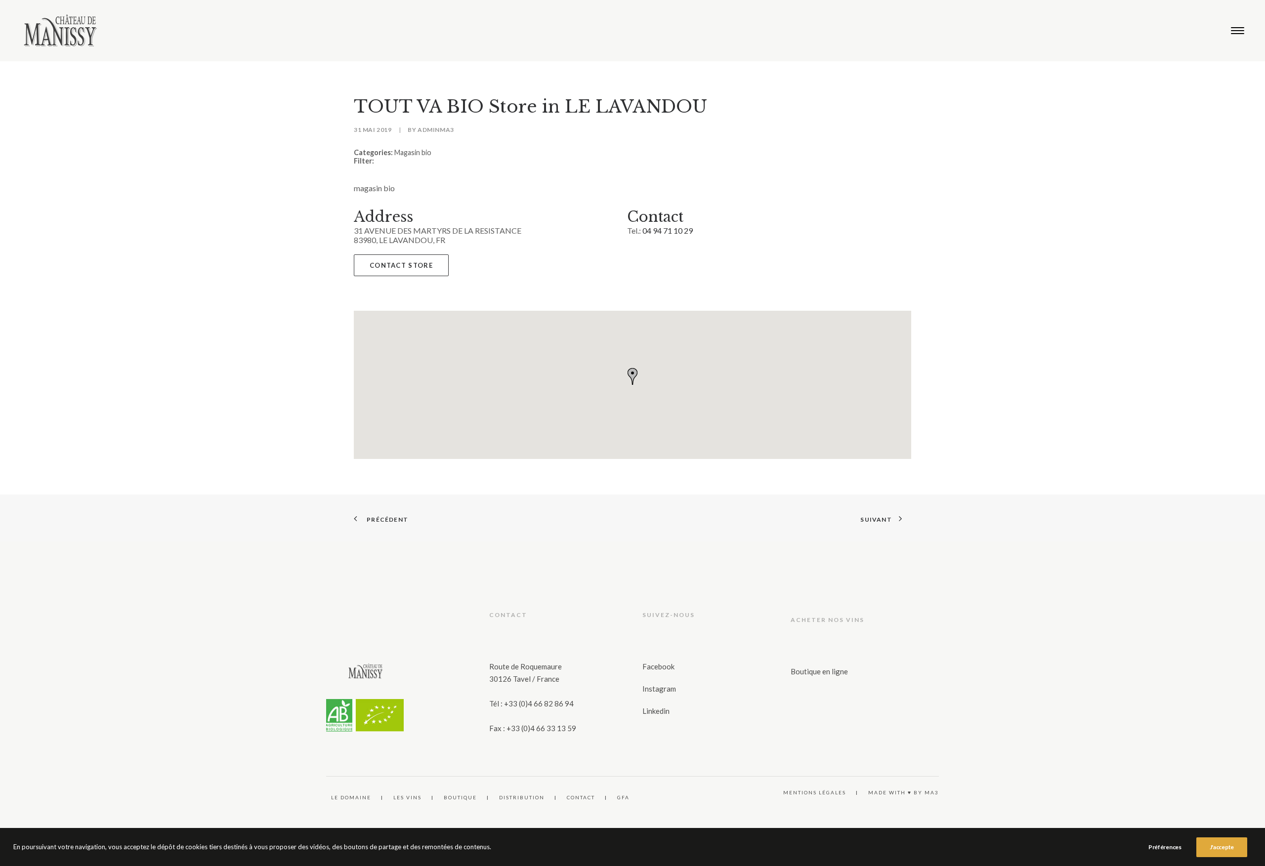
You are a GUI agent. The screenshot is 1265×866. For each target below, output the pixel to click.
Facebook (658, 666)
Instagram (659, 688)
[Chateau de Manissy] (60, 30)
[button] (1237, 30)
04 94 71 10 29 (667, 230)
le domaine (351, 797)
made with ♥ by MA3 (903, 792)
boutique (460, 797)
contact (581, 797)
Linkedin (656, 710)
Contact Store (401, 265)
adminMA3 (436, 129)
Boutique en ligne (819, 671)
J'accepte (1222, 847)
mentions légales (814, 792)
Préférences (1164, 847)
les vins (407, 797)
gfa (623, 797)
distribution (522, 797)
